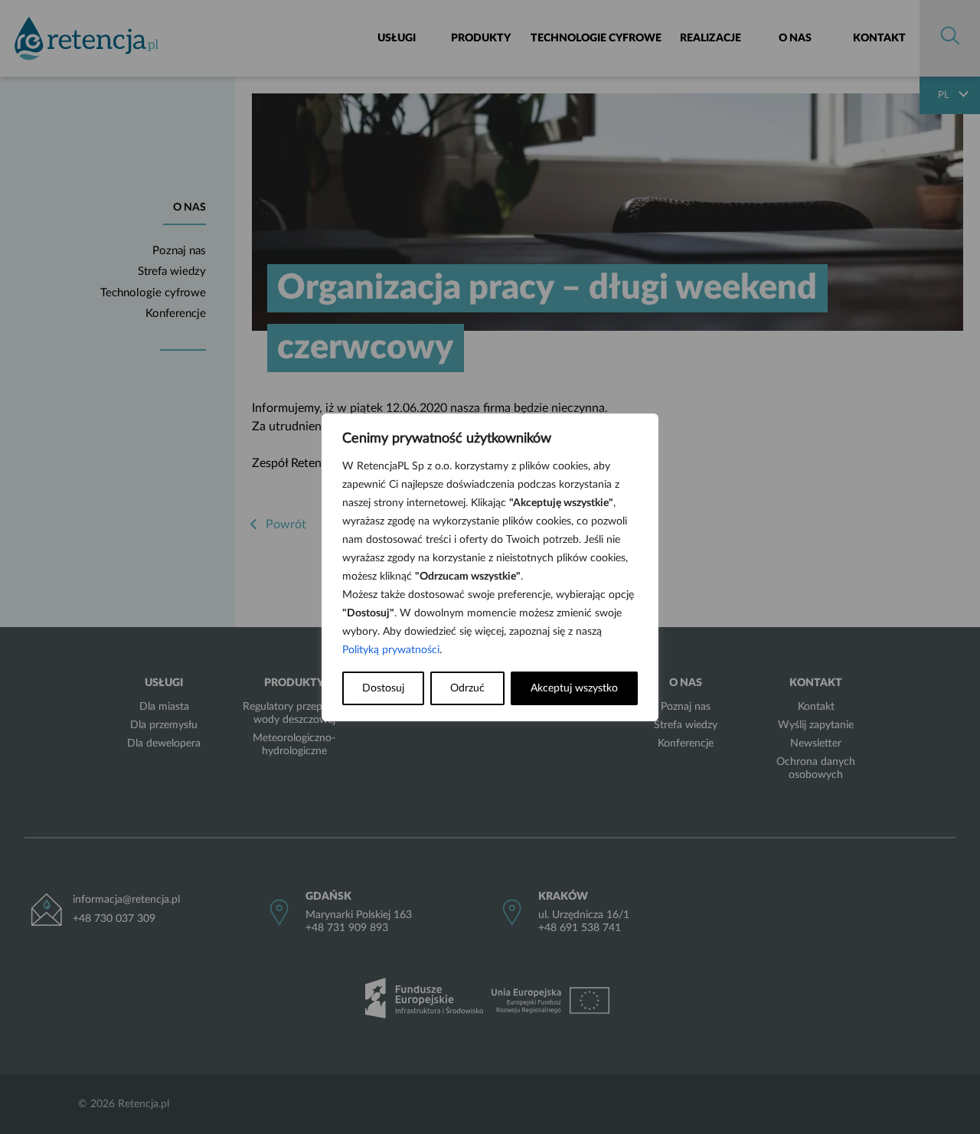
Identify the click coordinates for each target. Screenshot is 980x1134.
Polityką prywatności (390, 650)
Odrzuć (467, 688)
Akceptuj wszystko (574, 688)
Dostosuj (383, 688)
